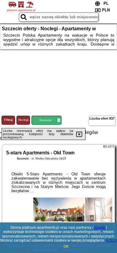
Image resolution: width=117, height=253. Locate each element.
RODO (111, 240)
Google (100, 227)
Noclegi (23, 119)
